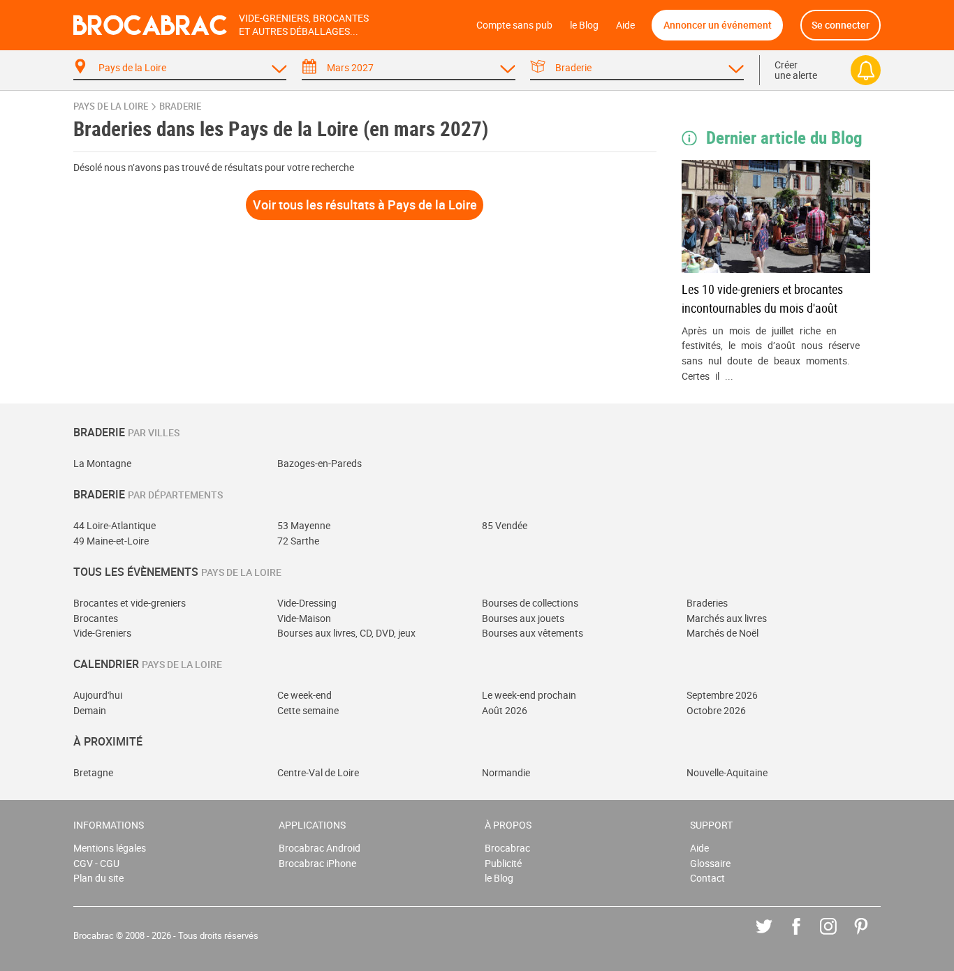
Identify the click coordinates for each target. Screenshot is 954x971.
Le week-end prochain (529, 695)
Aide (625, 24)
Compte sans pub (514, 24)
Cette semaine (308, 710)
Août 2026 (504, 710)
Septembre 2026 (722, 695)
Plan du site (98, 877)
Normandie (506, 772)
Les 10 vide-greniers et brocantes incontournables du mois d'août (762, 298)
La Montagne (102, 463)
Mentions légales (109, 847)
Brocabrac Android (319, 847)
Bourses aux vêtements (532, 632)
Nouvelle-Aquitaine (727, 772)
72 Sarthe (298, 540)
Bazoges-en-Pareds (319, 463)
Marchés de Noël (722, 632)
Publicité (503, 863)
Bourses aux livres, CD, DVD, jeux (346, 632)
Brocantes (95, 618)
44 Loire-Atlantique (114, 525)
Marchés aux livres (727, 618)
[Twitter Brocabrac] (774, 936)
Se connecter (840, 24)
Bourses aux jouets (523, 618)
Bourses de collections (530, 602)
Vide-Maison (304, 618)
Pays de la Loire (110, 106)
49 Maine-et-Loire (111, 540)
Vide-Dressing (307, 602)
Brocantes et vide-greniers (129, 602)
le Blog (584, 24)
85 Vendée (504, 525)
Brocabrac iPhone (317, 863)
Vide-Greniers (102, 632)
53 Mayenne (303, 525)
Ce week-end (304, 695)
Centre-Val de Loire (318, 772)
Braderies (707, 602)
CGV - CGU (96, 863)
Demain (89, 710)
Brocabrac (507, 847)
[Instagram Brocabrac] (838, 936)
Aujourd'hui (97, 695)
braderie (180, 106)
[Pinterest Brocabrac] (871, 936)
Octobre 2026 (716, 710)
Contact (707, 877)
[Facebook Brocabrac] (806, 936)
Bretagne (93, 772)
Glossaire (710, 863)
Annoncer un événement (717, 24)
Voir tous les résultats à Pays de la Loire (365, 204)
